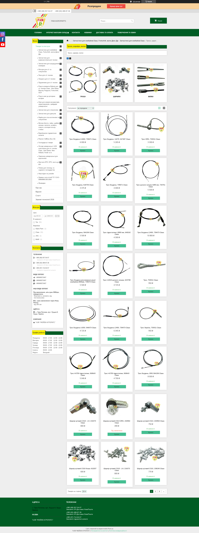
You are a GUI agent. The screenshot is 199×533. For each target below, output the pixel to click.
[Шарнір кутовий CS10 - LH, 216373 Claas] (83, 406)
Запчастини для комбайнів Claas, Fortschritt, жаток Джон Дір (95, 41)
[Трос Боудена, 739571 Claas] (117, 170)
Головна (38, 32)
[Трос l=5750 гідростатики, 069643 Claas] (83, 359)
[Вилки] (150, 79)
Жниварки (41, 183)
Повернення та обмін (127, 32)
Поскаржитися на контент (99, 531)
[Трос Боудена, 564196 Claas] (83, 218)
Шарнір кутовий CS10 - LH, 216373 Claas (83, 422)
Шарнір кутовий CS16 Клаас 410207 (82, 468)
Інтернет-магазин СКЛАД (56, 32)
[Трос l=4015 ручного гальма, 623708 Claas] (117, 265)
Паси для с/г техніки (45, 75)
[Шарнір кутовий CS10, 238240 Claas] (150, 454)
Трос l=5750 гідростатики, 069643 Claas (82, 374)
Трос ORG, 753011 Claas (150, 139)
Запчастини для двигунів (47, 113)
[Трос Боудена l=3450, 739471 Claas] (83, 124)
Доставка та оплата (104, 32)
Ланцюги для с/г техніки (46, 79)
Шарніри (116, 96)
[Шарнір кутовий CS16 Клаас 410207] (83, 454)
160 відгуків (136, 1)
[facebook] (68, 59)
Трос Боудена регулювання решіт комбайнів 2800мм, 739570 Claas (83, 281)
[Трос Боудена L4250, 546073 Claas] (83, 313)
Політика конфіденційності (118, 531)
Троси (82, 96)
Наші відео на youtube (46, 173)
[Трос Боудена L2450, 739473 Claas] (150, 218)
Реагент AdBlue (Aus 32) (46, 139)
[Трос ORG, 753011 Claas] (150, 124)
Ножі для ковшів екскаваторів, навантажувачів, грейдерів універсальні (49, 104)
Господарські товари (45, 142)
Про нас (39, 188)
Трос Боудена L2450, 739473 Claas (150, 232)
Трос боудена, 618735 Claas (83, 185)
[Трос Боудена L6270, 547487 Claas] (117, 124)
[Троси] (82, 79)
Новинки (88, 32)
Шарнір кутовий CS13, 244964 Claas (150, 421)
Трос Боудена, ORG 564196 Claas (151, 373)
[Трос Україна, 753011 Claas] (150, 313)
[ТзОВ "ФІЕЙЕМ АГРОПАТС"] (40, 21)
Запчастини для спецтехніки (48, 110)
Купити (82, 150)
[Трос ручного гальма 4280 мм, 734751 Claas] (150, 170)
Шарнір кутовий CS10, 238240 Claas (150, 468)
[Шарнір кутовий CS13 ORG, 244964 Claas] (117, 406)
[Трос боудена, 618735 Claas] (83, 170)
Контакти (76, 32)
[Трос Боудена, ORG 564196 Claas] (150, 359)
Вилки (150, 96)
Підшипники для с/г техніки (47, 82)
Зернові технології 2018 (45, 199)
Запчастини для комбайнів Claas (132, 41)
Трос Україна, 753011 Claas (150, 328)
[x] (70, 59)
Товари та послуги (43, 46)
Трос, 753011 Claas (150, 280)
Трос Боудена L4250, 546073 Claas (83, 328)
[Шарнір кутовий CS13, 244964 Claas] (150, 406)
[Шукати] (132, 21)
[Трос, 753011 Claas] (150, 265)
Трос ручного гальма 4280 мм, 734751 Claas (150, 186)
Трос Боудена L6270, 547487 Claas (116, 139)
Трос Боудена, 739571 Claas (116, 185)
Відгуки (38, 192)
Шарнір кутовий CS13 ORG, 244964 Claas (116, 422)
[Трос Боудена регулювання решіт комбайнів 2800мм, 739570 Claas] (83, 265)
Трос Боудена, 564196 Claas (83, 232)
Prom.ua (110, 529)
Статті (38, 196)
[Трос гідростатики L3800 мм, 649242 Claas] (117, 218)
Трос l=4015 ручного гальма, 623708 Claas (116, 281)
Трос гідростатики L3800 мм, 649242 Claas (117, 233)
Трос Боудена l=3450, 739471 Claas (82, 139)
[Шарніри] (116, 79)
